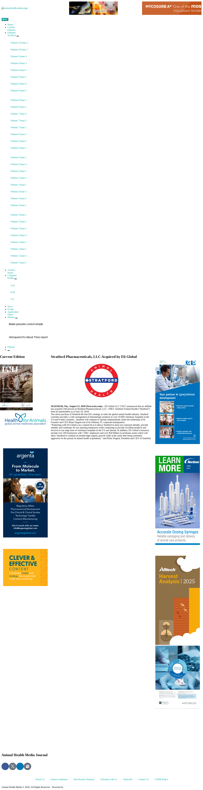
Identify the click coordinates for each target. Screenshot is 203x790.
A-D (12, 285)
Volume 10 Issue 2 (19, 42)
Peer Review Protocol (84, 779)
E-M (12, 292)
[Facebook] (5, 766)
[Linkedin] (20, 766)
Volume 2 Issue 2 (18, 242)
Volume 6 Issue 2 (18, 141)
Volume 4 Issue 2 (18, 198)
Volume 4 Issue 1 (18, 205)
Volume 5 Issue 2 (18, 178)
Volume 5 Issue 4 (18, 164)
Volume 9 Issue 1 (18, 77)
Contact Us (143, 779)
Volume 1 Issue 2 (18, 255)
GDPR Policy (161, 779)
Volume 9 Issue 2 (18, 70)
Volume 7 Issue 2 (18, 120)
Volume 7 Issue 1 (18, 127)
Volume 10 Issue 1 (19, 49)
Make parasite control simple (26, 324)
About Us (39, 779)
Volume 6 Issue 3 (18, 134)
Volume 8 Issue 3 (18, 90)
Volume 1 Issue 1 (18, 262)
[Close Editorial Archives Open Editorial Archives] (17, 36)
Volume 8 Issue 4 (18, 83)
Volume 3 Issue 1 (18, 228)
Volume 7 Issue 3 (18, 113)
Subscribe (127, 779)
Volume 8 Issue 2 (18, 100)
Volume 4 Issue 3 (18, 191)
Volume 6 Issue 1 (18, 148)
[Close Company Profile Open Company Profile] (15, 278)
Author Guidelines (59, 779)
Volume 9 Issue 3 (18, 63)
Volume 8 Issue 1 (18, 107)
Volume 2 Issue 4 (18, 235)
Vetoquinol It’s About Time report (28, 337)
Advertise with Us (108, 779)
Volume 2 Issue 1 (18, 249)
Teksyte (67, 787)
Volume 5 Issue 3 (18, 171)
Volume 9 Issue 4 (18, 56)
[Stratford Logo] (101, 380)
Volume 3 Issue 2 (18, 221)
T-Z (12, 299)
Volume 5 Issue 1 (18, 184)
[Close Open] (8, 350)
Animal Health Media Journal (24, 755)
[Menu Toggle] (4, 19)
